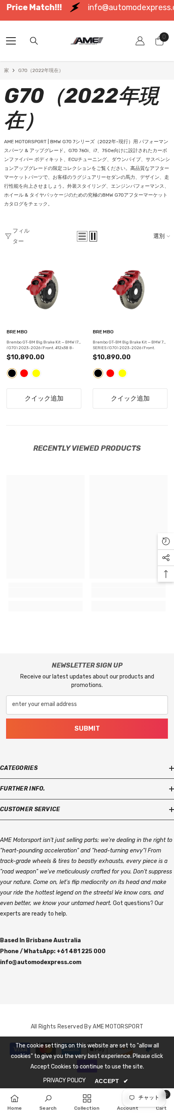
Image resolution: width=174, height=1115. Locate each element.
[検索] (34, 41)
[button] (82, 236)
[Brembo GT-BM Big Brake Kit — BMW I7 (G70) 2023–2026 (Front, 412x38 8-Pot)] (43, 289)
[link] (45, 593)
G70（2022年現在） (41, 70)
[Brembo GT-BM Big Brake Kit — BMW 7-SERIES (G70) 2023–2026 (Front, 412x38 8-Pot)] (130, 289)
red (24, 373)
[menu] (11, 41)
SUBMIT (87, 728)
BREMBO (17, 332)
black (12, 373)
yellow (36, 373)
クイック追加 (44, 398)
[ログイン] (140, 40)
